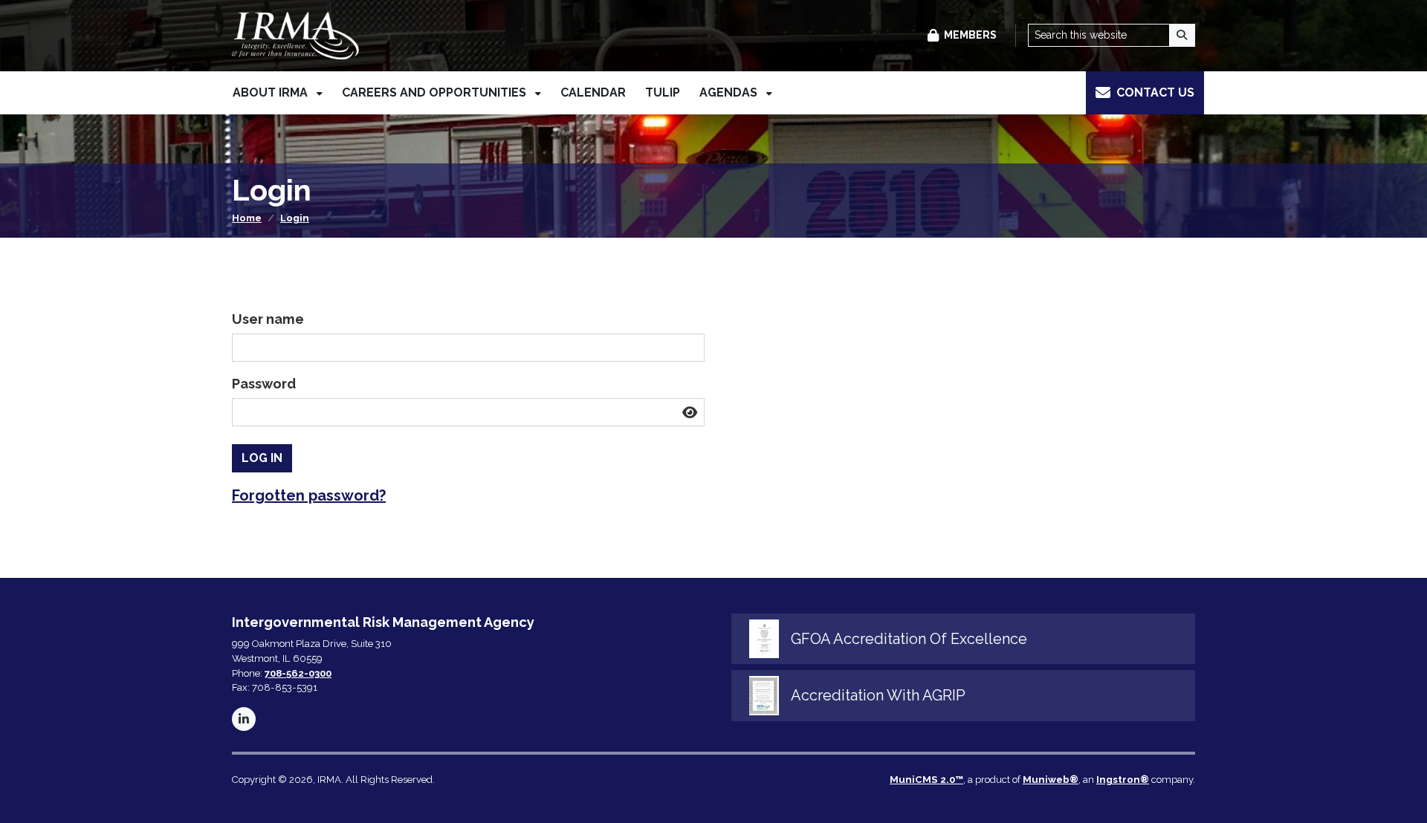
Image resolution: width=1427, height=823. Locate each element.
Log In (262, 458)
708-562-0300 (298, 673)
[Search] (1182, 35)
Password (264, 383)
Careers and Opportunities (435, 92)
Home (247, 218)
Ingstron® (1122, 779)
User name (268, 319)
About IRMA (272, 92)
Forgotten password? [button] (309, 495)
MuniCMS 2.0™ (926, 779)
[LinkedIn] (244, 719)
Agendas (729, 92)
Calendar (593, 92)
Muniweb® (1050, 779)
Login (294, 218)
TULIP (662, 92)
